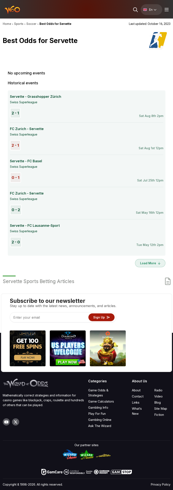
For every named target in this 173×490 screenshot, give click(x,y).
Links (135, 402)
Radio (158, 390)
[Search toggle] (135, 9)
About (136, 390)
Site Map (160, 409)
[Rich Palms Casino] (108, 349)
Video (158, 396)
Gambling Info (98, 407)
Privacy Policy (160, 484)
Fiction (159, 415)
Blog (157, 402)
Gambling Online (99, 420)
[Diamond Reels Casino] (68, 349)
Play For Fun (97, 414)
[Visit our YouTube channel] (6, 422)
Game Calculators (101, 401)
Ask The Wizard (99, 426)
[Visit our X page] (15, 422)
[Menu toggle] (166, 9)
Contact (137, 396)
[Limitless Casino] (28, 349)
